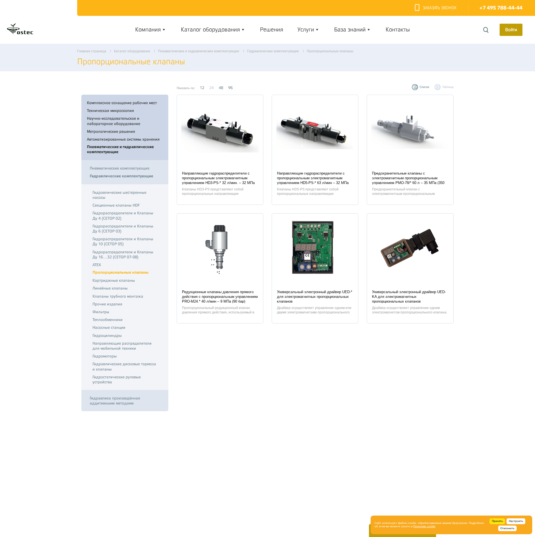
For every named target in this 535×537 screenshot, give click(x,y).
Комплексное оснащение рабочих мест (122, 102)
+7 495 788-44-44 (501, 8)
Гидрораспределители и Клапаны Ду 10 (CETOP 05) (123, 241)
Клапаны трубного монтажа (118, 296)
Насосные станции (109, 327)
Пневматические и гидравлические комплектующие (120, 149)
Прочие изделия (107, 304)
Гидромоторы (105, 356)
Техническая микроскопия (110, 110)
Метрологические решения (111, 131)
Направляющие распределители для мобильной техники (122, 345)
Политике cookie (424, 526)
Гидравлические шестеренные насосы (119, 195)
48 (221, 87)
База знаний (350, 29)
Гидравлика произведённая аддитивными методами (115, 400)
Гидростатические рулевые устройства (117, 379)
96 (230, 87)
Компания (148, 29)
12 (202, 87)
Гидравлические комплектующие (121, 176)
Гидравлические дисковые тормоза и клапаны (124, 366)
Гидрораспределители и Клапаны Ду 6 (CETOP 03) (123, 228)
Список (424, 87)
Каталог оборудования (210, 29)
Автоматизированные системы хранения (123, 139)
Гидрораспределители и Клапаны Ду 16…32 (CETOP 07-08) (123, 254)
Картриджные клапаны (114, 280)
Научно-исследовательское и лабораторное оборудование (113, 121)
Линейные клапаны (110, 288)
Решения (271, 29)
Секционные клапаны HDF (116, 205)
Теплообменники (108, 319)
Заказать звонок (439, 8)
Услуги (306, 29)
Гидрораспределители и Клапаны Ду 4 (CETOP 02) (123, 215)
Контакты (398, 29)
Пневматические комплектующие (119, 168)
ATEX (97, 265)
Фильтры (101, 312)
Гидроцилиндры (107, 335)
